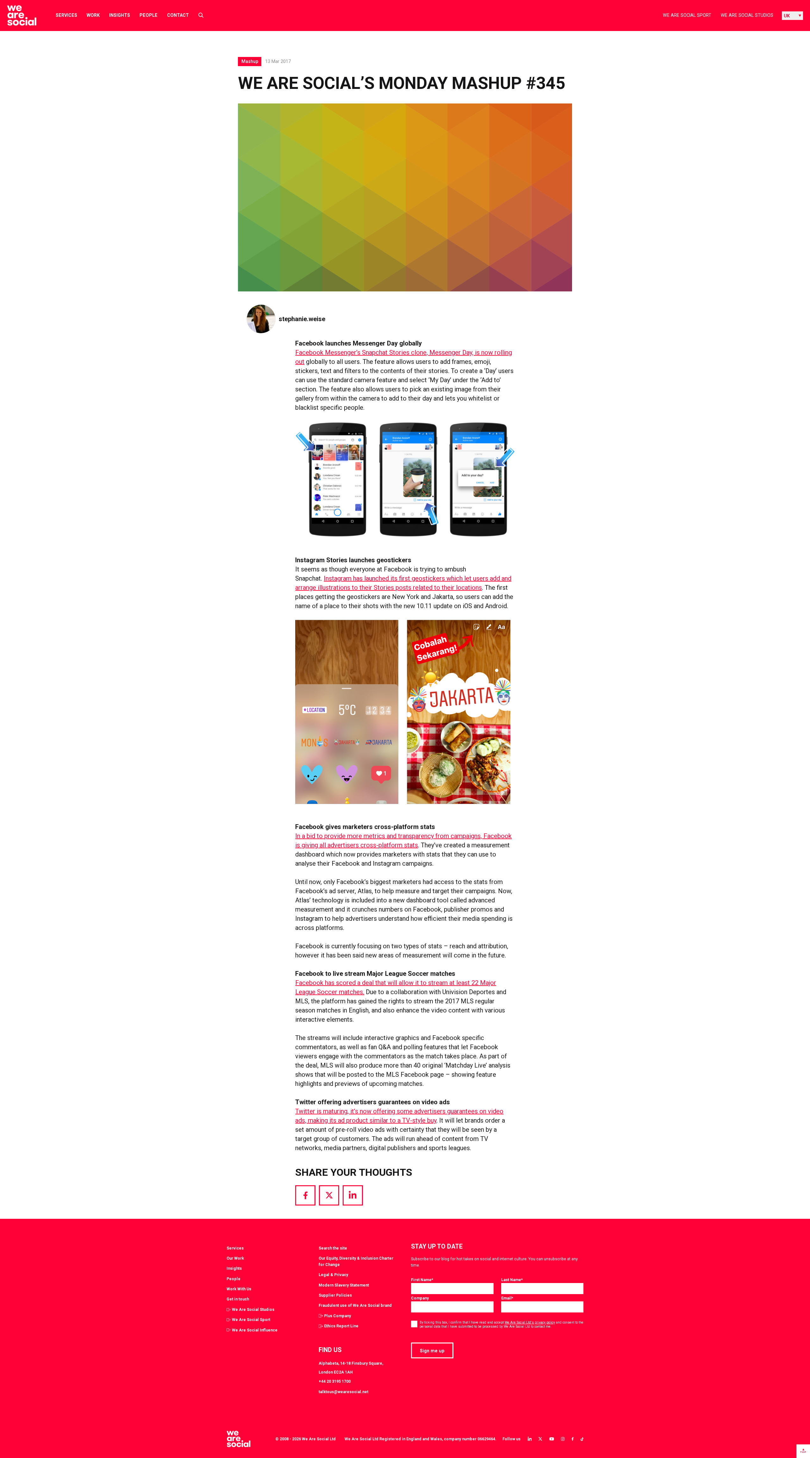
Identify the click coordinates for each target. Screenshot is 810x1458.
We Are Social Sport (687, 15)
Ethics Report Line (341, 1326)
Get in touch (238, 1299)
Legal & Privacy (333, 1274)
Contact (178, 15)
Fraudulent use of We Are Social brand (355, 1305)
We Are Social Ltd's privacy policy (530, 1322)
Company (420, 1298)
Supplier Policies (335, 1295)
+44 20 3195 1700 (335, 1381)
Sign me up (432, 1350)
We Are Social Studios (747, 15)
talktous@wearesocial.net (343, 1391)
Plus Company (337, 1315)
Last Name (512, 1279)
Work (93, 15)
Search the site (333, 1248)
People (149, 15)
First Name (422, 1279)
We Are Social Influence (254, 1330)
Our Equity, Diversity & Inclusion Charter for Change (356, 1261)
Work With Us (239, 1289)
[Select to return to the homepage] (16, 15)
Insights (119, 15)
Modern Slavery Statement (344, 1285)
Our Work (235, 1258)
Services (66, 15)
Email (507, 1298)
